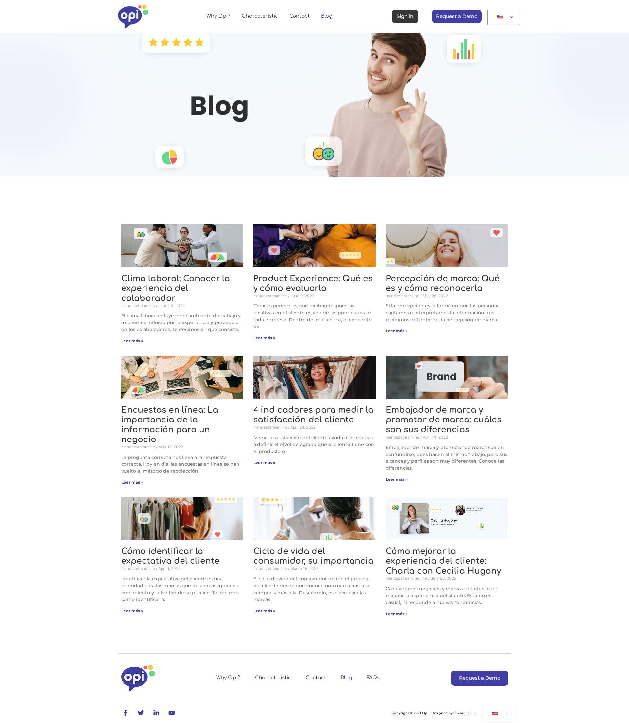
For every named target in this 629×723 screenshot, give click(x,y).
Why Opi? (218, 16)
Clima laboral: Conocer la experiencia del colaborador (175, 288)
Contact (299, 16)
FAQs (373, 678)
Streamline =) (464, 713)
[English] (502, 17)
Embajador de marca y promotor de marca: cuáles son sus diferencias (444, 419)
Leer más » (132, 340)
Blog (326, 16)
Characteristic (260, 16)
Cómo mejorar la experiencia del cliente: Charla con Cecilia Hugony (443, 561)
